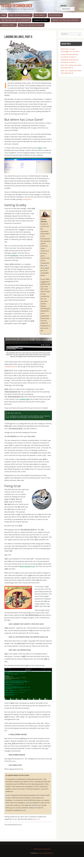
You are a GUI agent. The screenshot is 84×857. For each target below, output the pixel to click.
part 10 (37, 819)
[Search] (79, 35)
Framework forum (10, 367)
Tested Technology (16, 5)
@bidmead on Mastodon (42, 849)
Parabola (41, 853)
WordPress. (50, 853)
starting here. (27, 199)
